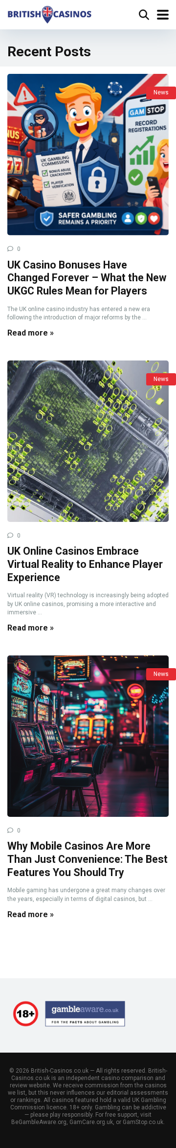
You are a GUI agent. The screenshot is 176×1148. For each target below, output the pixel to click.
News (161, 92)
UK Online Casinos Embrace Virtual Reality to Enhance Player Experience (85, 564)
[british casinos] (49, 13)
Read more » (30, 333)
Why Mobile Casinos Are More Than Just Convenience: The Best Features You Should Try (87, 859)
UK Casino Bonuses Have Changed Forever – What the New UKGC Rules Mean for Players (86, 278)
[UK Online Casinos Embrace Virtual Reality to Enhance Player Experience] (88, 441)
